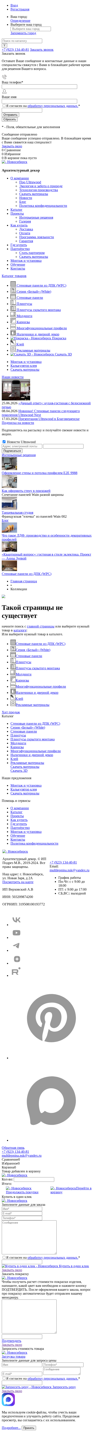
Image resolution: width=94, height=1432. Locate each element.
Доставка (26, 229)
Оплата (24, 233)
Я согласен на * (43, 1257)
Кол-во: (8, 1179)
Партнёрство (20, 249)
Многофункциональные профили (41, 686)
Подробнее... (11, 1428)
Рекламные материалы (32, 705)
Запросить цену (64, 1387)
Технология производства (38, 190)
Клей (19, 699)
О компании (19, 178)
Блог (22, 202)
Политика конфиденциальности (43, 205)
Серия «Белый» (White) (33, 650)
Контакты (17, 268)
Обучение (17, 264)
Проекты (17, 213)
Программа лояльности (36, 237)
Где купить (18, 245)
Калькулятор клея (23, 365)
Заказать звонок (42, 49)
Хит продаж (11, 712)
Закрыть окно (12, 146)
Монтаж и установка (26, 260)
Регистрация (19, 9)
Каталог (16, 209)
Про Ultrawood (30, 182)
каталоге (20, 630)
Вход (14, 5)
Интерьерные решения (36, 217)
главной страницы (40, 626)
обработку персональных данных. (53, 106)
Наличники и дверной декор (37, 692)
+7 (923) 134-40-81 (15, 49)
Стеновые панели (29, 656)
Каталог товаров (14, 276)
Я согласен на (43, 106)
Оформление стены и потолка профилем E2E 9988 (39, 473)
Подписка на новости (18, 423)
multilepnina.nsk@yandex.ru (69, 870)
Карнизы (22, 680)
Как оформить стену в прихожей (26, 491)
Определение (20, 20)
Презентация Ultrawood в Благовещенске (49, 419)
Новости (25, 198)
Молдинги (23, 674)
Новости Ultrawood (21, 442)
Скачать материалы (33, 194)
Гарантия (26, 241)
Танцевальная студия (17, 512)
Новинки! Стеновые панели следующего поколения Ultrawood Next (41, 413)
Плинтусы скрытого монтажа (38, 668)
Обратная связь (13, 1148)
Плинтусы (23, 662)
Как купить (19, 225)
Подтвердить (11, 1341)
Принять (28, 1428)
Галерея (25, 221)
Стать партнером (32, 253)
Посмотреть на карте (17, 882)
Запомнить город (23, 33)
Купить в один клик (73, 1266)
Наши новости (13, 377)
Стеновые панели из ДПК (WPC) (26, 574)
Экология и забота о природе (41, 186)
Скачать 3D (19, 770)
